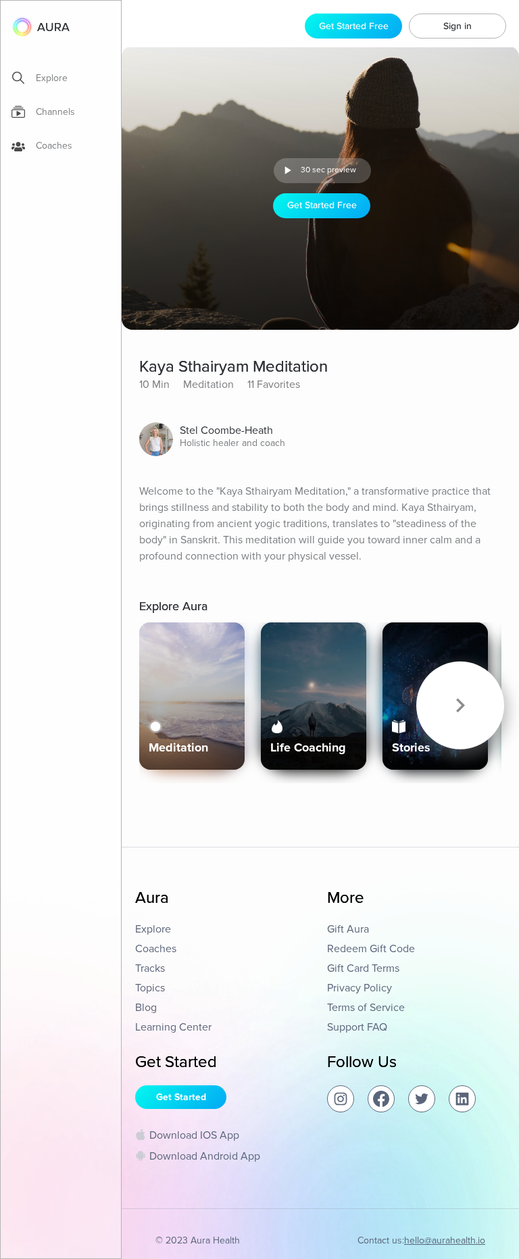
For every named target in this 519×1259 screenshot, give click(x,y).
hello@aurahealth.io (444, 1240)
